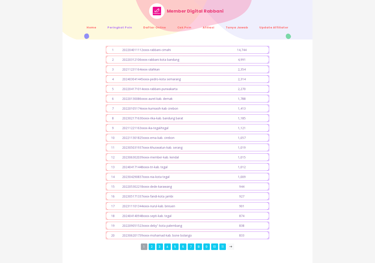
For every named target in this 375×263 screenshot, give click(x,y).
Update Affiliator (273, 27)
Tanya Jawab (237, 27)
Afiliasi (208, 27)
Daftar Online (154, 27)
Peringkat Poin (119, 27)
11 (223, 247)
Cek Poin (184, 27)
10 (214, 247)
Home (91, 27)
